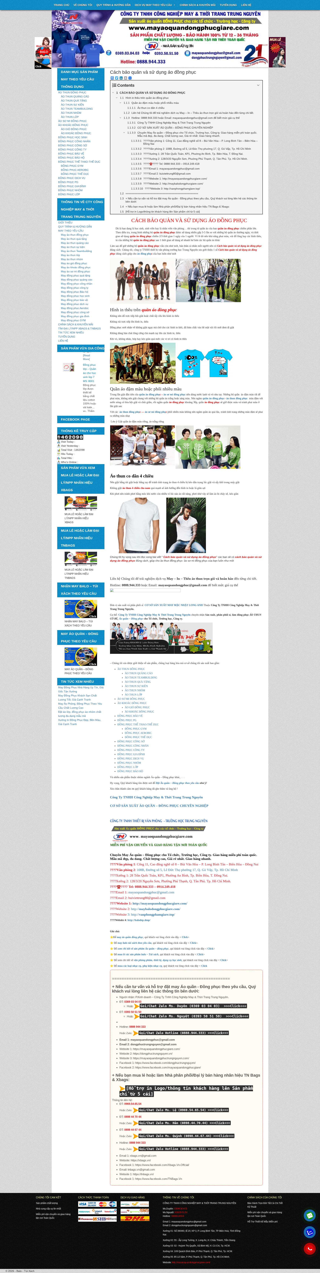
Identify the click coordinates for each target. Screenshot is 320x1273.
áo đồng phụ (143, 253)
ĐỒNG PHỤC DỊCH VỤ (71, 178)
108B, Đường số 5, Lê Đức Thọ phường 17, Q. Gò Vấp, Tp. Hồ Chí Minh (187, 870)
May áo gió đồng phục (74, 263)
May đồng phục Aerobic (75, 308)
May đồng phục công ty (74, 287)
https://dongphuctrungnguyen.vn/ (152, 1053)
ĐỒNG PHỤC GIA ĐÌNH (72, 186)
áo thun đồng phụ (129, 412)
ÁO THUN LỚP (70, 116)
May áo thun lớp (70, 255)
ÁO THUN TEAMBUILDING (77, 108)
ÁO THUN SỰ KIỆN (72, 104)
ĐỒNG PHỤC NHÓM (70, 190)
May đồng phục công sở (75, 312)
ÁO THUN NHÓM (71, 112)
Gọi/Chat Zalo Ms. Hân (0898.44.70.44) (173, 1123)
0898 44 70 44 (132, 1116)
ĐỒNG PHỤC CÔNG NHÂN (74, 141)
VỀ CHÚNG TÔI (83, 5)
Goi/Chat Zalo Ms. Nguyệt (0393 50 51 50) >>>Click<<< (194, 1016)
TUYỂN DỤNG (228, 5)
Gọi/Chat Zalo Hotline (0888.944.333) (172, 1033)
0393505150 (181, 1212)
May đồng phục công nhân (76, 283)
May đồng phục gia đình (75, 316)
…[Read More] (88, 401)
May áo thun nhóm (72, 259)
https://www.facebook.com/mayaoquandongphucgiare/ (168, 1067)
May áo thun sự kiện (73, 246)
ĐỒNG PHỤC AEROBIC (75, 169)
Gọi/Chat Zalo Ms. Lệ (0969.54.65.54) (172, 1110)
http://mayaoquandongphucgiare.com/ (160, 903)
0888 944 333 (137, 1026)
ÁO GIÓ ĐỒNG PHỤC (74, 129)
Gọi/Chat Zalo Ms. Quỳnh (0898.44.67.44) (175, 1136)
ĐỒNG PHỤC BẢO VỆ (71, 153)
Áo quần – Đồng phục (131, 618)
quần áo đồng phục (213, 398)
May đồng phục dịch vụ (74, 304)
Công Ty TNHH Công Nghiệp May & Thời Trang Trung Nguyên (154, 614)
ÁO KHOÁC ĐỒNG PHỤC (73, 125)
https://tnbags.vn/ (143, 1174)
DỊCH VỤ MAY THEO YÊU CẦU (153, 5)
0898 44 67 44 (132, 1129)
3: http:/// (151, 914)
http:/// (155, 909)
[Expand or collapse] (258, 85)
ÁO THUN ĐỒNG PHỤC (72, 92)
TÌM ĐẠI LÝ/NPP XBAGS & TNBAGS (79, 328)
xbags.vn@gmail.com (143, 1155)
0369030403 (180, 1208)
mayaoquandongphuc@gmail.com (151, 892)
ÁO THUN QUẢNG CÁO (75, 96)
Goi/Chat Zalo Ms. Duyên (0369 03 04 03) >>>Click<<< (193, 1006)
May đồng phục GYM (73, 320)
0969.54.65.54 (132, 1103)
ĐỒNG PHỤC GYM (72, 165)
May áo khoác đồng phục (76, 267)
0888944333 (177, 1216)
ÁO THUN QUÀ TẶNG (74, 100)
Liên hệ (246, 5)
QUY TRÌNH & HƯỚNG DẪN (113, 5)
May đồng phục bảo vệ (74, 299)
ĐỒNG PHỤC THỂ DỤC (75, 173)
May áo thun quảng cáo (75, 242)
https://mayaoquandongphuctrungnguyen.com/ (161, 1058)
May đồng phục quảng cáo (76, 279)
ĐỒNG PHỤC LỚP (69, 194)
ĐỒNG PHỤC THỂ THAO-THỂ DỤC (79, 161)
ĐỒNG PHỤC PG (68, 182)
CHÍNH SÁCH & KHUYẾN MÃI (198, 5)
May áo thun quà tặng (74, 238)
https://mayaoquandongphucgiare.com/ (156, 1048)
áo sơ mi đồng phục (175, 394)
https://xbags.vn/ (141, 1160)
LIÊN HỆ (63, 340)
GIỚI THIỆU (65, 222)
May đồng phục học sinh (75, 295)
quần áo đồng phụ (149, 394)
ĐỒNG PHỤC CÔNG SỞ (72, 145)
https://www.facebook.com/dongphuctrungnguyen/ (165, 1062)
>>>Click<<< (218, 1033)
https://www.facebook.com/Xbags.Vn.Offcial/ (162, 1164)
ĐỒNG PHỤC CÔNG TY (72, 149)
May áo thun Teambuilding (76, 251)
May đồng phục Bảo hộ (74, 291)
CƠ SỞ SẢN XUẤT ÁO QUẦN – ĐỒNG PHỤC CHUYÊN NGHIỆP (159, 806)
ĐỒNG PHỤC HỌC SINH (72, 137)
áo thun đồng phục (237, 398)
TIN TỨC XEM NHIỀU (71, 332)
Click (185, 937)
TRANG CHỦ (61, 5)
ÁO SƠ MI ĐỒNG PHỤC (72, 121)
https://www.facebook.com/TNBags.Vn (158, 1178)
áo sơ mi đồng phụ (155, 412)
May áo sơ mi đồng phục (75, 271)
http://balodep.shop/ (139, 920)
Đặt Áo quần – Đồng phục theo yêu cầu (177, 783)
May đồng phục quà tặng (75, 275)
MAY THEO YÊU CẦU (71, 230)
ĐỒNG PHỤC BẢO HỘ (71, 157)
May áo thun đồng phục (75, 234)
